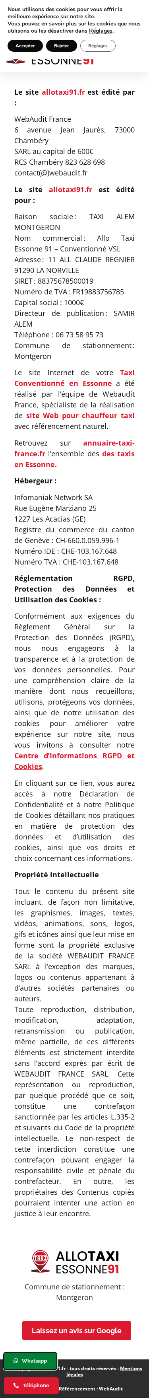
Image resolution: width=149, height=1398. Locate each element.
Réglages (100, 31)
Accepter (25, 46)
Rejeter (61, 46)
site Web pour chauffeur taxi (80, 415)
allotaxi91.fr (63, 92)
